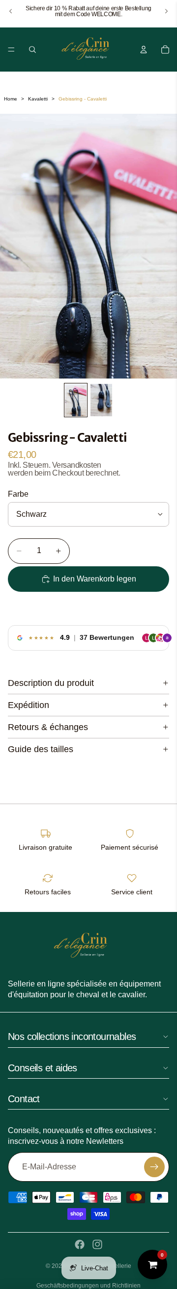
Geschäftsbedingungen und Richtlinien (88, 1285)
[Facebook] (80, 1244)
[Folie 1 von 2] (76, 400)
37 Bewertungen (107, 637)
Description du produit (51, 683)
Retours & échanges (48, 727)
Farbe (18, 494)
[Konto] (143, 49)
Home (10, 98)
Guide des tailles (40, 749)
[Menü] (11, 49)
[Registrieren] (154, 1167)
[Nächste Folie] (166, 11)
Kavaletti (38, 98)
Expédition (28, 705)
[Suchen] (32, 49)
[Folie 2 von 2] (101, 400)
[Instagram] (97, 1244)
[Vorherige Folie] (11, 11)
